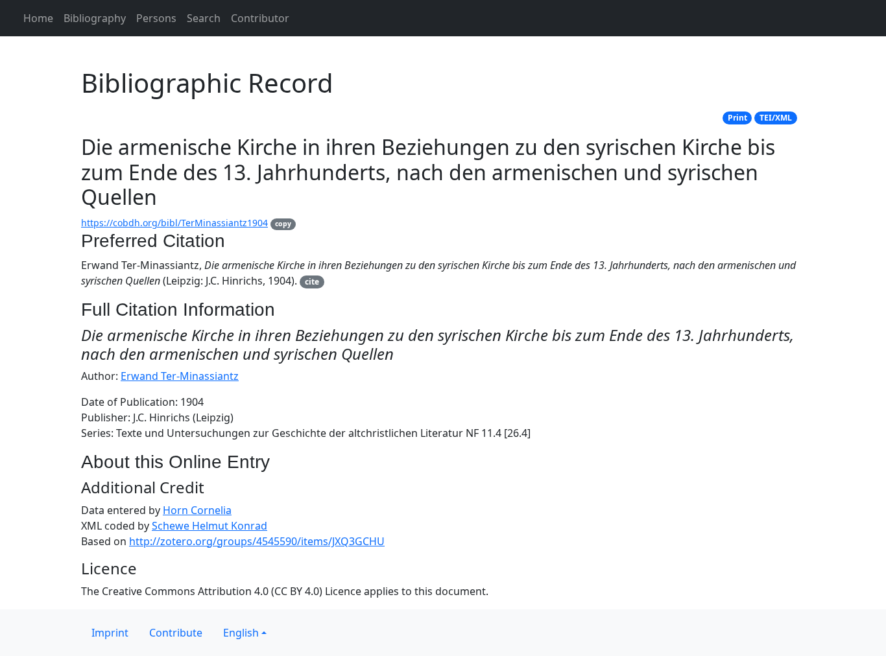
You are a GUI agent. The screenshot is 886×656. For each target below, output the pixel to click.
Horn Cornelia (197, 510)
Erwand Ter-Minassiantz (180, 376)
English (241, 633)
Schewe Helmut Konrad (209, 526)
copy (283, 223)
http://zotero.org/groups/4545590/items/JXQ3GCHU (257, 541)
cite (312, 281)
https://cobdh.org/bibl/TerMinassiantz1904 (174, 223)
